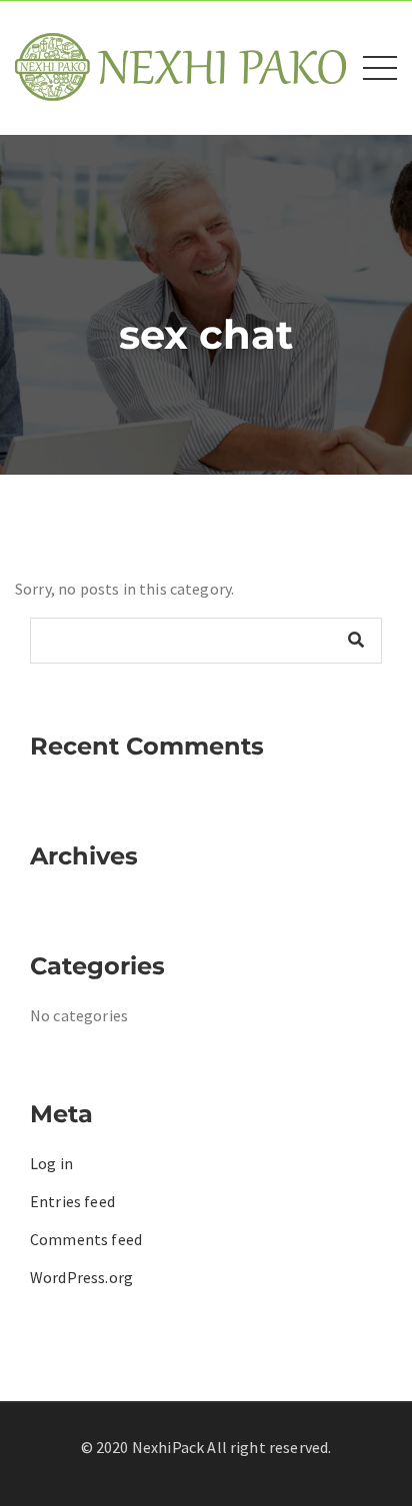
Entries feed (72, 1201)
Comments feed (86, 1239)
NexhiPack (168, 1447)
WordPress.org (81, 1277)
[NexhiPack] (180, 66)
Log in (51, 1163)
